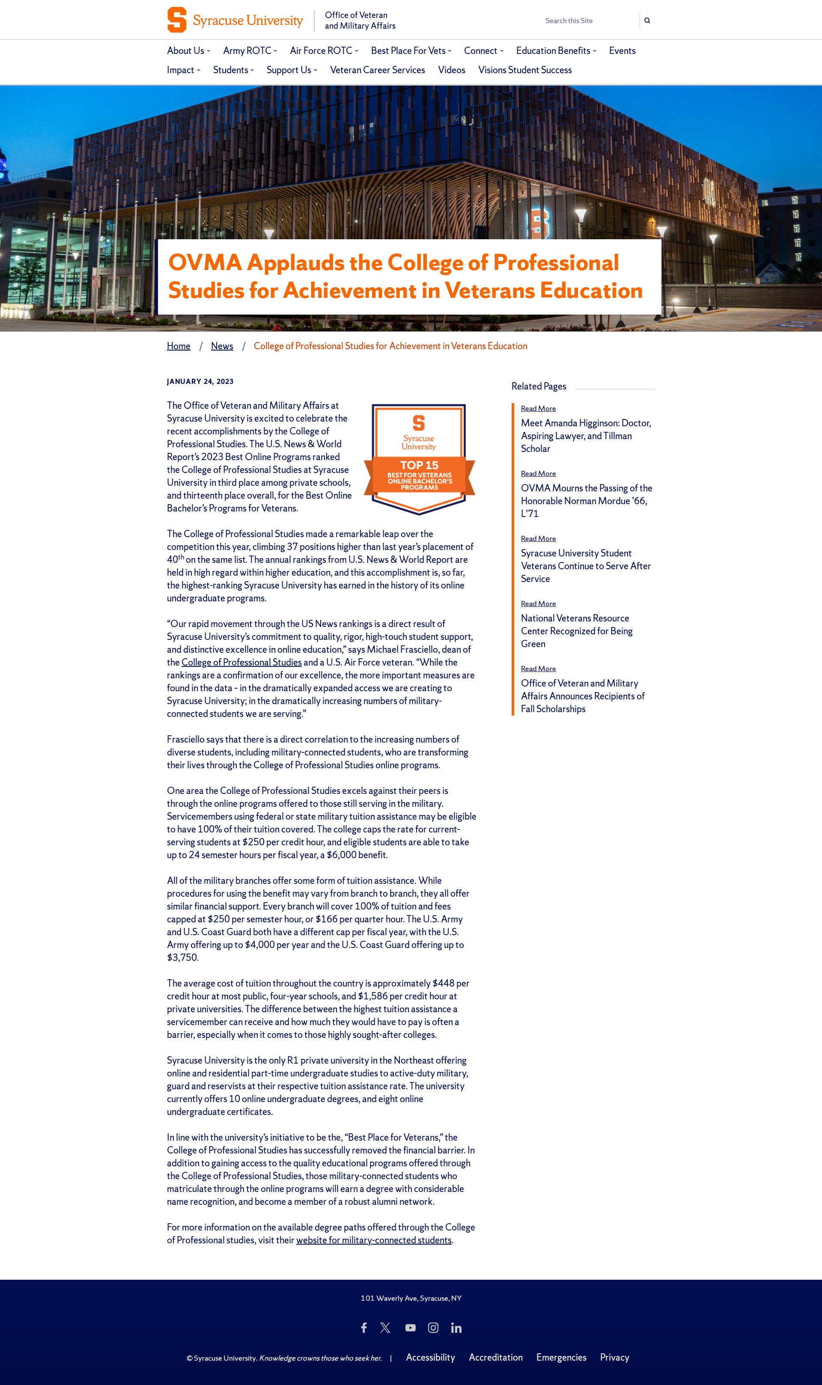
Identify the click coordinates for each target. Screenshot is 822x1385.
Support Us (289, 70)
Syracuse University (225, 1358)
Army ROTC (247, 51)
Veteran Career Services (377, 70)
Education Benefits (553, 51)
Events (622, 51)
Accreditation (496, 1357)
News (222, 346)
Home (179, 346)
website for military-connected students (374, 1240)
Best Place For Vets (408, 51)
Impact (180, 70)
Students (230, 70)
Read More (538, 408)
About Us (185, 51)
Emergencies (561, 1357)
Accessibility (430, 1357)
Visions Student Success (525, 70)
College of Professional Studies (242, 662)
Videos (451, 70)
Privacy (614, 1357)
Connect (480, 51)
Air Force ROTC (321, 51)
